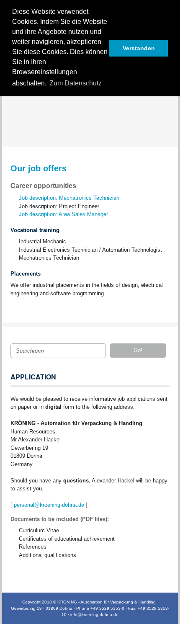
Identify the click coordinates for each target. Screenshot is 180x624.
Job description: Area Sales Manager (63, 214)
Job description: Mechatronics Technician (69, 198)
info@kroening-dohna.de (94, 614)
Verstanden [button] (139, 48)
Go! (138, 350)
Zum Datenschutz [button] (75, 83)
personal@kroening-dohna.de (49, 505)
